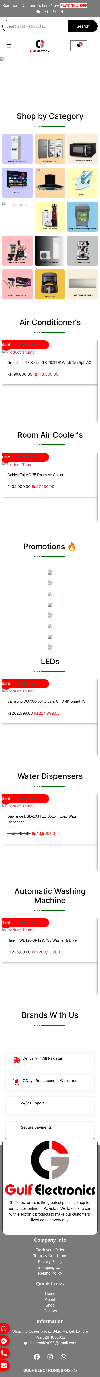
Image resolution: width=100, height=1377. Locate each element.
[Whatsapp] (54, 11)
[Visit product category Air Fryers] (50, 284)
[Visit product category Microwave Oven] (82, 149)
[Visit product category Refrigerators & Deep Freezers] (50, 149)
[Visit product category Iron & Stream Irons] (82, 183)
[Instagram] (46, 11)
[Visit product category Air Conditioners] (82, 284)
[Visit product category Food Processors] (17, 251)
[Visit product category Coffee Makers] (82, 251)
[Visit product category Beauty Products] (17, 284)
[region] (50, 82)
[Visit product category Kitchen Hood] (50, 183)
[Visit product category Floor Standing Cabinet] (50, 251)
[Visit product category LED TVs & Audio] (17, 183)
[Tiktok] (62, 11)
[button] (9, 46)
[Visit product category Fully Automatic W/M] (82, 217)
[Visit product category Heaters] (17, 217)
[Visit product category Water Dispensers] (17, 149)
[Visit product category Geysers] (50, 217)
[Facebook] (38, 11)
